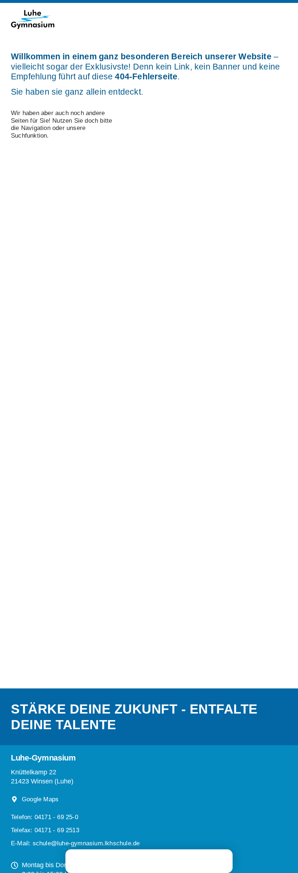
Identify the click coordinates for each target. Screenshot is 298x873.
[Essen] (149, 860)
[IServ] (174, 861)
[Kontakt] (207, 860)
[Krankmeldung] (119, 860)
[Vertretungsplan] (90, 860)
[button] (45, 830)
